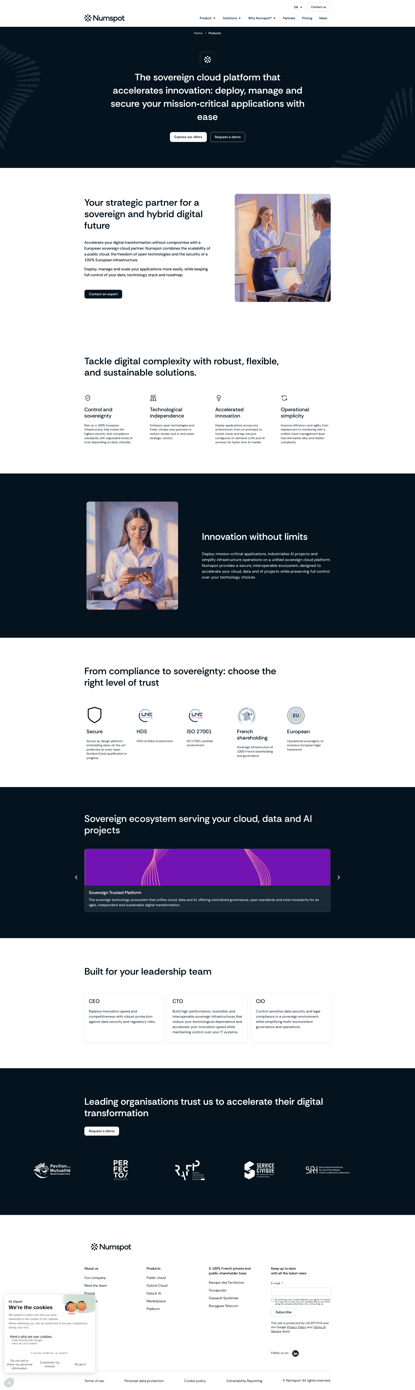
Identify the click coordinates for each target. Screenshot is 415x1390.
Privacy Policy (296, 1327)
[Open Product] (214, 18)
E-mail (276, 1283)
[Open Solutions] (239, 18)
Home (198, 33)
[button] (76, 877)
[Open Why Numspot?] (274, 18)
